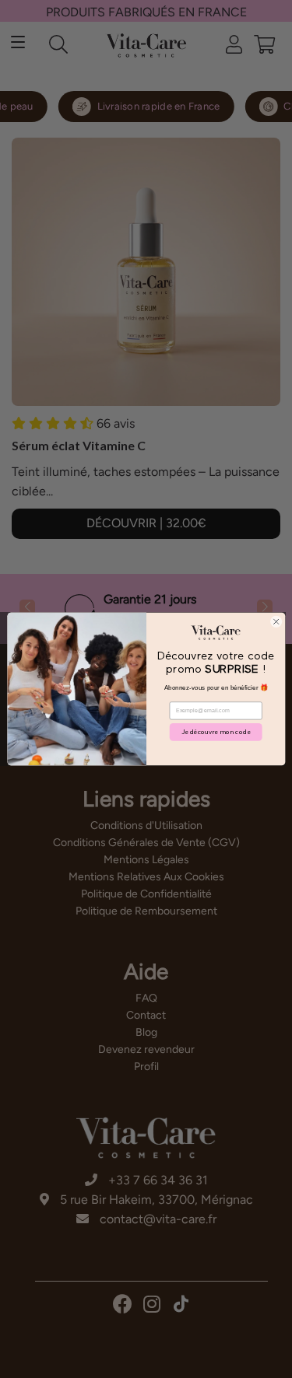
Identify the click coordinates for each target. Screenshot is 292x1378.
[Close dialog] (275, 621)
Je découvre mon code (215, 732)
